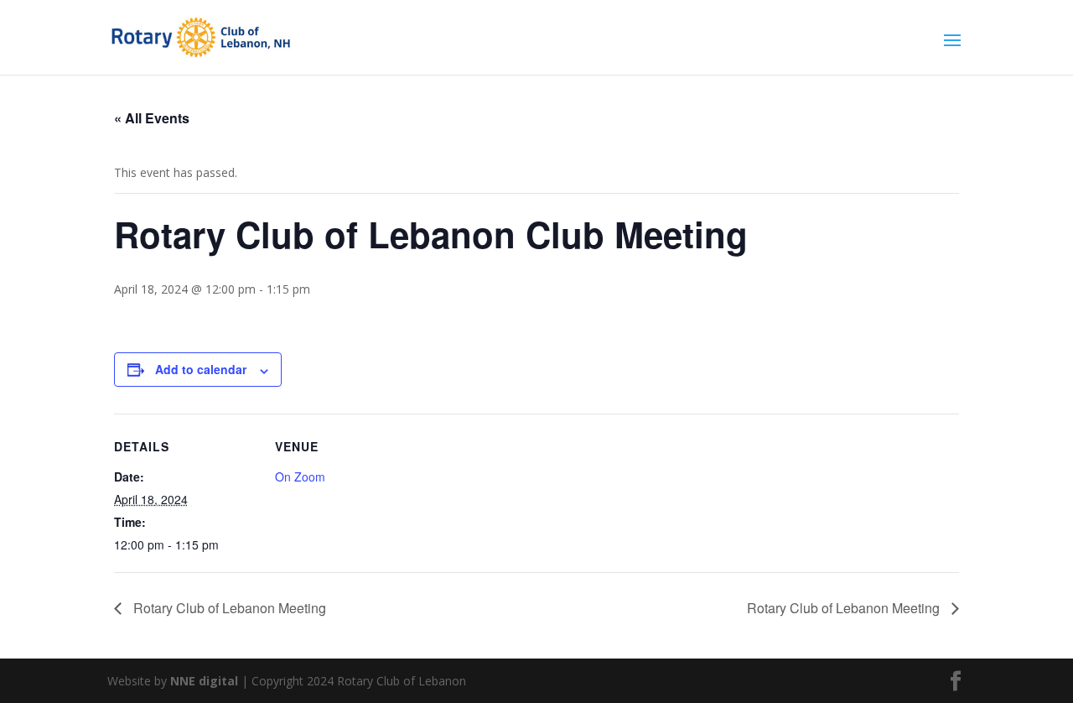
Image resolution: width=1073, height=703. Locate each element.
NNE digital (204, 681)
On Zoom (300, 476)
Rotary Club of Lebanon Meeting (228, 607)
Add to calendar (200, 369)
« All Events (151, 118)
